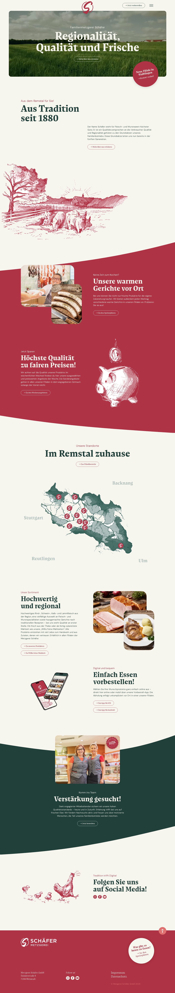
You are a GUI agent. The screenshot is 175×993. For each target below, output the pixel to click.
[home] (87, 7)
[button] (151, 5)
